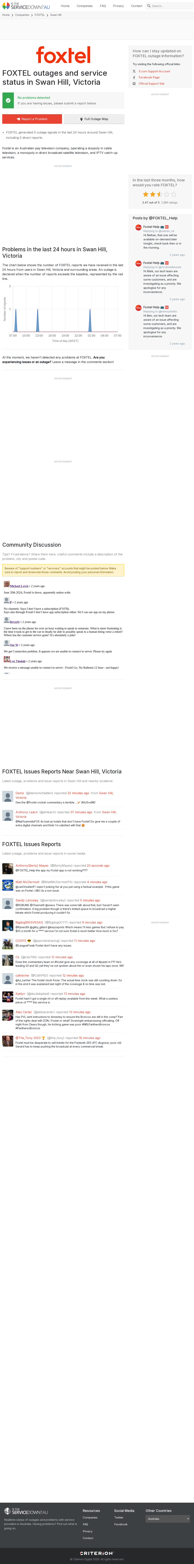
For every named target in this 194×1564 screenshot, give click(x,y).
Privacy (118, 6)
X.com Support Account (154, 71)
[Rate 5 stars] (174, 194)
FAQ (103, 6)
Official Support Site (151, 83)
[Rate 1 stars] (146, 194)
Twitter (118, 1517)
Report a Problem (34, 119)
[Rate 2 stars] (153, 194)
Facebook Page (149, 77)
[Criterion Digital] (97, 1553)
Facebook (121, 1524)
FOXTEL (40, 14)
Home (65, 6)
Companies (85, 6)
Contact (136, 6)
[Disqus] (63, 627)
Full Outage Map (96, 119)
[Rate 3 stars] (160, 194)
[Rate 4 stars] (167, 194)
